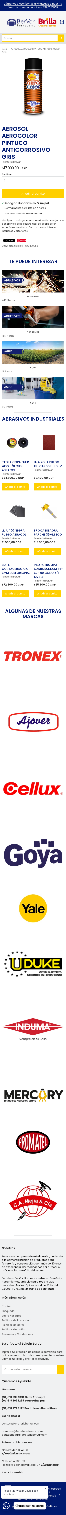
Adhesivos (33, 332)
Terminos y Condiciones (17, 1334)
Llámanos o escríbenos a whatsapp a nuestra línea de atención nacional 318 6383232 (33, 5)
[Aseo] (33, 388)
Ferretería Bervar (11, 161)
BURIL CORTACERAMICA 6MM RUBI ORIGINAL (16, 569)
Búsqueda (8, 1311)
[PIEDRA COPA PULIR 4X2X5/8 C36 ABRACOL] (17, 443)
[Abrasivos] (33, 281)
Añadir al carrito (33, 194)
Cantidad (7, 174)
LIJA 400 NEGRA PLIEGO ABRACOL (14, 532)
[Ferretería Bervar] (33, 22)
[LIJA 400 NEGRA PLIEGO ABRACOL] (17, 511)
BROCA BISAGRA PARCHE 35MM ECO (48, 532)
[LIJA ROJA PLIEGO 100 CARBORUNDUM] (49, 443)
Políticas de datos (13, 1325)
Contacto (8, 1306)
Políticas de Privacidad (16, 1320)
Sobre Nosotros (11, 1316)
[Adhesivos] (33, 317)
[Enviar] (61, 38)
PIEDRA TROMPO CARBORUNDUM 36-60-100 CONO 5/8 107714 (48, 571)
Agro (33, 367)
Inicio (4, 48)
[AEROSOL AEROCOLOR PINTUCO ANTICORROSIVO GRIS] (33, 87)
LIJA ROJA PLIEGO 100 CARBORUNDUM (48, 464)
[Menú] (4, 22)
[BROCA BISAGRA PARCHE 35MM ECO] (49, 511)
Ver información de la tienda (23, 213)
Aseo (33, 403)
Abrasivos (33, 296)
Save (23, 240)
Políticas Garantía (13, 1329)
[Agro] (33, 352)
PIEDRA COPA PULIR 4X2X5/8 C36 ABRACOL (15, 466)
